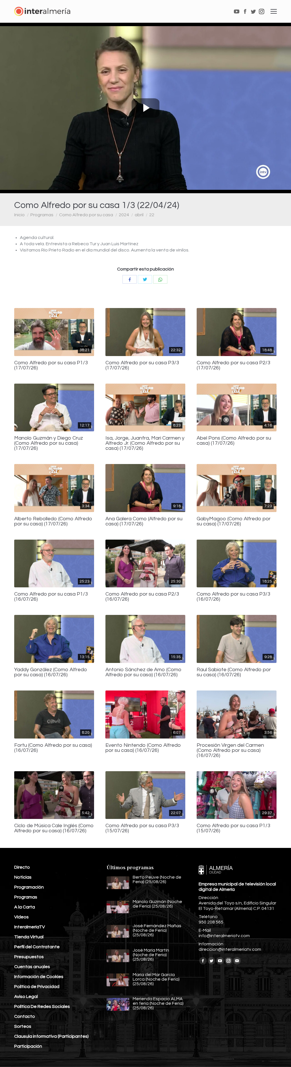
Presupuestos (29, 956)
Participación (28, 1046)
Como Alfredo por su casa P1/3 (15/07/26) (233, 828)
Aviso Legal (26, 996)
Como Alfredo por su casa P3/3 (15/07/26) (142, 828)
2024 (124, 215)
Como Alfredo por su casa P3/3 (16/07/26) (233, 597)
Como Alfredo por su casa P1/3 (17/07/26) (51, 365)
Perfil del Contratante (37, 947)
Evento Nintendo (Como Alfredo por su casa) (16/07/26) (143, 748)
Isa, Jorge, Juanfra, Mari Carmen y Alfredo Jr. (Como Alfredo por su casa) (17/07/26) (144, 443)
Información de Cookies (38, 976)
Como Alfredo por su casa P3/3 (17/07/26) (142, 365)
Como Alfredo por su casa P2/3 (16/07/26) (142, 597)
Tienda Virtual (28, 937)
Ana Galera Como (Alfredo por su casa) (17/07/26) (143, 521)
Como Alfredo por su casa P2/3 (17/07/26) (233, 365)
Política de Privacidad (36, 986)
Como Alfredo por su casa (86, 215)
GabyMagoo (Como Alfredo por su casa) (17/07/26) (234, 521)
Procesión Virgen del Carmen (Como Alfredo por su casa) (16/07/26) (230, 750)
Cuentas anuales (32, 966)
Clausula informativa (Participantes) (51, 1036)
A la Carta (24, 907)
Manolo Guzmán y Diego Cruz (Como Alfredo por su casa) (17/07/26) (48, 443)
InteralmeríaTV (29, 927)
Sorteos (22, 1026)
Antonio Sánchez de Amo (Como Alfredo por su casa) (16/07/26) (143, 672)
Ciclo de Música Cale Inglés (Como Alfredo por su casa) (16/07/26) (54, 828)
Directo (22, 867)
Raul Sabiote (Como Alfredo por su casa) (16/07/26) (234, 672)
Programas (41, 215)
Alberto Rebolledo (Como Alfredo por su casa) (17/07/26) (53, 521)
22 (151, 215)
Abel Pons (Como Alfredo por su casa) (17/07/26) (234, 441)
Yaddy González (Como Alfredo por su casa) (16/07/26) (50, 672)
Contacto (24, 1016)
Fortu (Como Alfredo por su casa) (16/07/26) (53, 748)
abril (139, 215)
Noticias (23, 877)
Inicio (19, 215)
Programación (29, 887)
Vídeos (21, 917)
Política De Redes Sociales (42, 1006)
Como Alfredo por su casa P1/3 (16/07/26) (51, 597)
